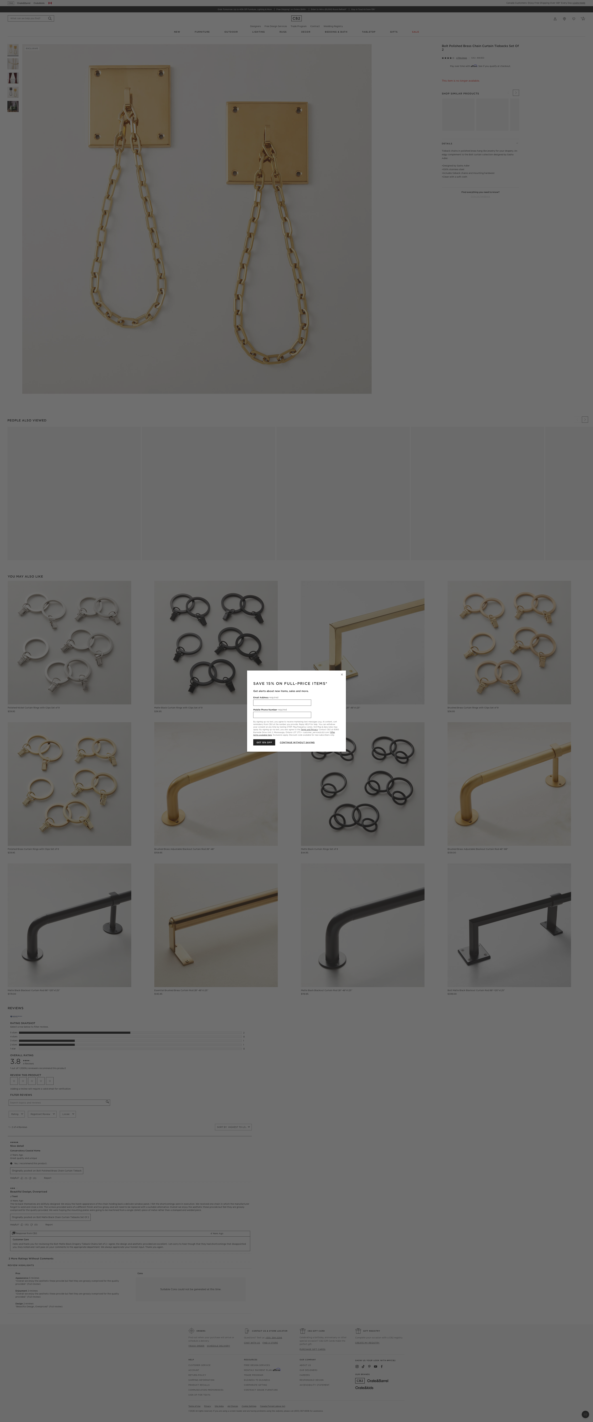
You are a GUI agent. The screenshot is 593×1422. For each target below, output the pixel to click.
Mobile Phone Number (270, 709)
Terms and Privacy (309, 729)
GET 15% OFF (264, 742)
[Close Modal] (342, 674)
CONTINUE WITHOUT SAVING (297, 742)
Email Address (265, 697)
